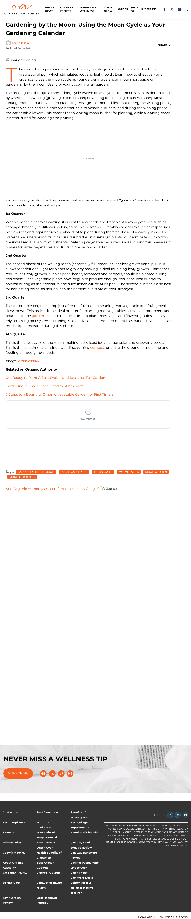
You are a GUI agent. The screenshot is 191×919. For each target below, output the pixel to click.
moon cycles (129, 472)
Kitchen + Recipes (67, 9)
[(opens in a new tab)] (164, 9)
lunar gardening (74, 472)
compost (97, 348)
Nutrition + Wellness (88, 9)
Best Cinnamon (47, 812)
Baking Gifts (11, 882)
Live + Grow (108, 9)
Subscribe (148, 9)
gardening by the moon (36, 472)
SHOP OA (134, 9)
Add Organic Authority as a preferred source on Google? (52, 489)
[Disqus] (88, 544)
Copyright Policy (14, 852)
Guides (123, 9)
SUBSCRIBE (18, 773)
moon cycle (103, 472)
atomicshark (28, 361)
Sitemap (8, 832)
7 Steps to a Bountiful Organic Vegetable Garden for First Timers (60, 394)
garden (38, 316)
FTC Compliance (14, 822)
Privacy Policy (12, 842)
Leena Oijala (20, 43)
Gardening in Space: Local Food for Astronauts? (45, 386)
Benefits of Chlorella (84, 832)
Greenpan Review (15, 872)
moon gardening (22, 477)
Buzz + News (49, 9)
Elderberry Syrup (48, 872)
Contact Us (10, 812)
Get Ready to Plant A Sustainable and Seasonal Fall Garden (55, 378)
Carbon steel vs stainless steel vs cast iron (82, 887)
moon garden (156, 472)
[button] (185, 9)
